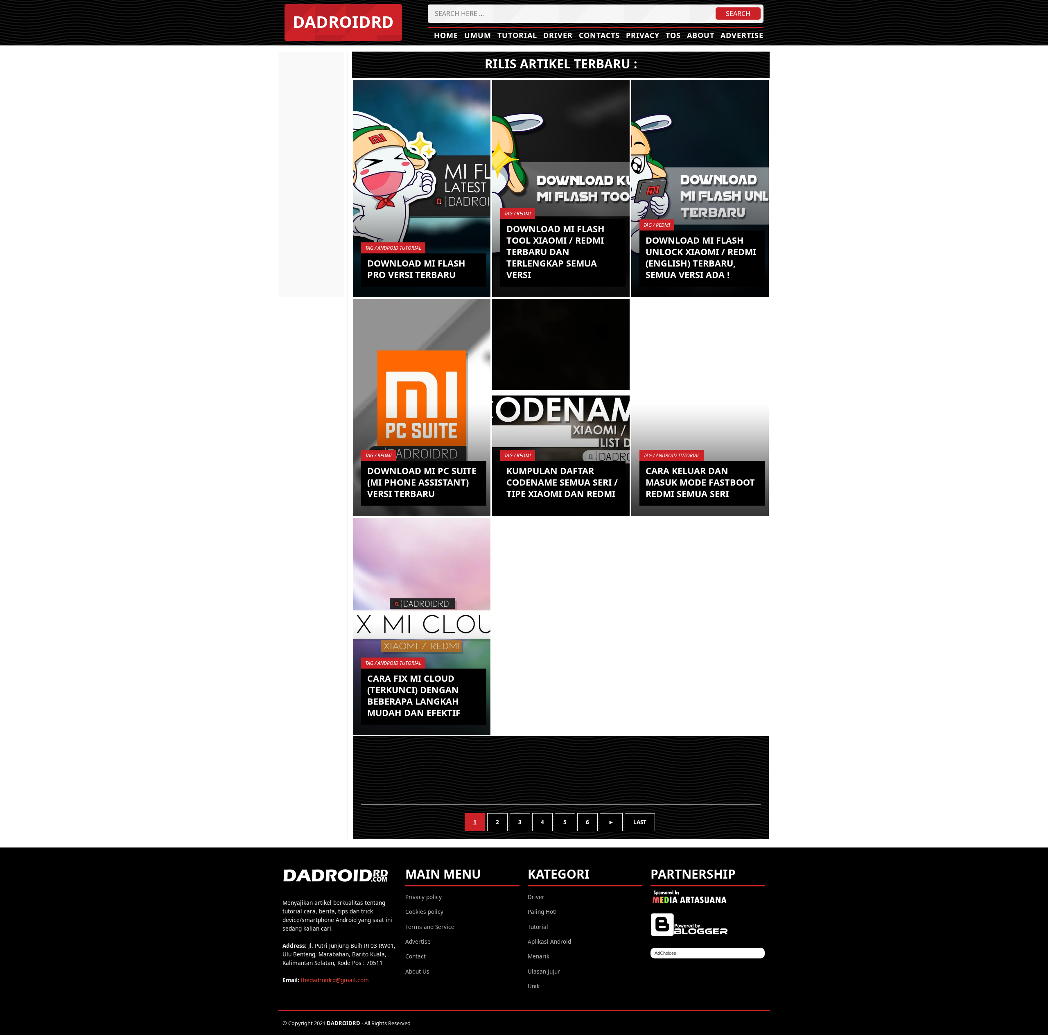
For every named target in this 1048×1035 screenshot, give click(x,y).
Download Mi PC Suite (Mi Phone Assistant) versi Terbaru (422, 482)
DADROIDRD (343, 21)
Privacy (643, 35)
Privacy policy (423, 897)
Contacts (599, 35)
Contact (415, 956)
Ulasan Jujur (544, 971)
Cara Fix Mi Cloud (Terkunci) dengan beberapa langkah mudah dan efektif (414, 695)
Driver (558, 35)
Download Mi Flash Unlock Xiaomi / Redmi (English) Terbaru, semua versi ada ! (701, 257)
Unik (534, 986)
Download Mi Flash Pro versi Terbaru (416, 268)
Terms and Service (429, 927)
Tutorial (517, 35)
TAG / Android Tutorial (393, 247)
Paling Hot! (542, 911)
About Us (417, 971)
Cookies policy (424, 911)
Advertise (741, 35)
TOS (673, 35)
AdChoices (665, 953)
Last (639, 822)
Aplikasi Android (549, 941)
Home (446, 35)
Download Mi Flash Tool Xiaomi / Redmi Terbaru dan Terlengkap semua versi (555, 251)
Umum (477, 35)
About (700, 35)
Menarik (538, 956)
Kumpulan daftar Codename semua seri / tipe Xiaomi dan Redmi (562, 482)
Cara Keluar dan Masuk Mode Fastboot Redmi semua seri (700, 482)
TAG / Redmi (517, 213)
